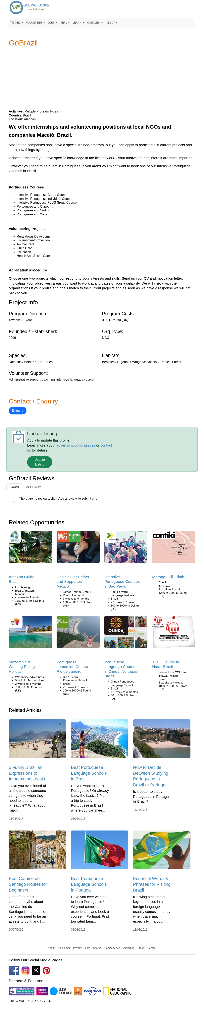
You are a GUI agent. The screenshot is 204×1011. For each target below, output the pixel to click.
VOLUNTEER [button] (34, 22)
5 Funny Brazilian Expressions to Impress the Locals (27, 773)
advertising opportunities (75, 445)
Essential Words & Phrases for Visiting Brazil (152, 884)
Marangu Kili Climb (168, 577)
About (51, 947)
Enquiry (17, 410)
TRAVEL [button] (15, 22)
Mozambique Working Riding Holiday (22, 667)
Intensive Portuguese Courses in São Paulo (122, 581)
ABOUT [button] (111, 22)
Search (97, 947)
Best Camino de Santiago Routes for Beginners (28, 884)
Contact (151, 947)
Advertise (128, 947)
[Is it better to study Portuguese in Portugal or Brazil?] (161, 740)
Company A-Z (112, 947)
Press (140, 947)
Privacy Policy (81, 947)
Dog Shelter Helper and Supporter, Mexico (73, 581)
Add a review (33, 486)
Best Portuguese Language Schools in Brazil (89, 773)
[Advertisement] (102, 78)
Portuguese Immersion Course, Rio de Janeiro (73, 667)
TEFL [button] (64, 22)
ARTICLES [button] (94, 22)
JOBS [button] (52, 22)
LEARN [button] (77, 22)
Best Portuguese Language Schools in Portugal (89, 884)
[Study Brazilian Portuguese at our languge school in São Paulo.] (125, 548)
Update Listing (39, 462)
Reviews (15, 486)
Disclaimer (64, 947)
